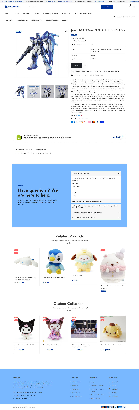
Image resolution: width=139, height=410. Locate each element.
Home (6, 13)
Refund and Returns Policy (97, 390)
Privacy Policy (95, 398)
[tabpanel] (20, 91)
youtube (114, 392)
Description (20, 149)
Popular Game (36, 20)
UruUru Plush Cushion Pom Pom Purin (111, 345)
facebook (115, 382)
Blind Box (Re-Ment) (50, 13)
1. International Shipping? (81, 173)
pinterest (115, 396)
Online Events (76, 393)
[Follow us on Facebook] (76, 115)
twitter (114, 385)
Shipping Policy (40, 149)
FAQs (92, 382)
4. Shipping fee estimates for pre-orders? (87, 212)
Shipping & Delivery (97, 385)
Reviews (29, 149)
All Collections (76, 382)
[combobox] (69, 7)
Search (107, 7)
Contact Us (75, 389)
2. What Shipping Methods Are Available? (86, 201)
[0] (130, 7)
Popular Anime (22, 20)
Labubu (64, 20)
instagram (115, 389)
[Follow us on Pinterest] (81, 115)
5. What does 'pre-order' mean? (83, 217)
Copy (120, 139)
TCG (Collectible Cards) (83, 13)
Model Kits (94, 59)
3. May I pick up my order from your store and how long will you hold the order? (95, 207)
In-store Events (77, 396)
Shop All (16, 13)
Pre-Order (26, 13)
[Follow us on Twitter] (79, 115)
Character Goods (52, 20)
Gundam (9, 20)
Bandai (93, 55)
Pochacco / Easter (77, 275)
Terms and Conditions (98, 395)
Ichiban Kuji (66, 13)
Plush (37, 13)
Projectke (38, 407)
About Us (75, 385)
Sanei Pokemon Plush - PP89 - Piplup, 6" (54, 277)
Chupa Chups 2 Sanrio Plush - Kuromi (53, 345)
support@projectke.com (125, 17)
